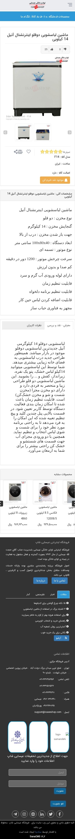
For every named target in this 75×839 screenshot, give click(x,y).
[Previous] (5, 132)
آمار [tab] (28, 594)
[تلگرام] (15, 814)
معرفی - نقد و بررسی (58, 325)
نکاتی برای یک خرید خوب (53, 632)
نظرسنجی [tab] (40, 594)
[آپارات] (33, 814)
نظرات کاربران (34, 325)
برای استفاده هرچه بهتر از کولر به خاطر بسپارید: (43, 615)
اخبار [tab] (52, 594)
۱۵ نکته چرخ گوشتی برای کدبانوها (50, 603)
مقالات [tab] (63, 594)
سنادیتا (38, 832)
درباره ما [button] (40, 580)
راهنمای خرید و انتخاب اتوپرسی (50, 621)
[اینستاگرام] (24, 814)
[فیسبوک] (59, 814)
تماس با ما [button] (59, 580)
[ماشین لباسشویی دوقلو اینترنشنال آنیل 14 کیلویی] (37, 88)
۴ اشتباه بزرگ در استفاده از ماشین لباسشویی (44, 609)
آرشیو (58, 638)
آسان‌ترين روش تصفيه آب (53, 626)
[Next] (70, 132)
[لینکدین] (41, 814)
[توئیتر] (50, 814)
